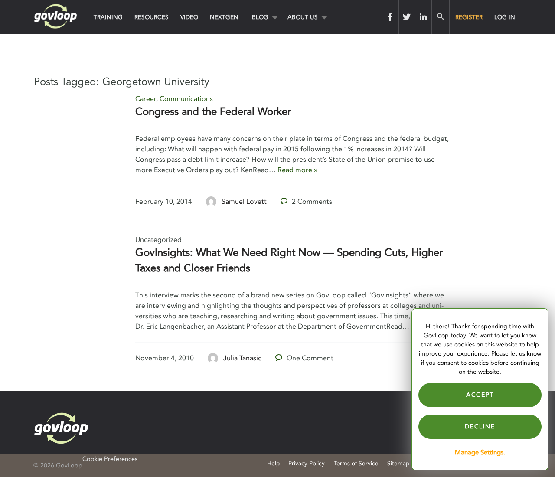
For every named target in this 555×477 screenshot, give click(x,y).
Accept (480, 395)
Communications (186, 99)
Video (189, 17)
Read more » (297, 170)
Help (273, 463)
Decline (480, 426)
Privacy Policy (306, 463)
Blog (260, 17)
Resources (151, 17)
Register (469, 17)
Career (145, 99)
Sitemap (398, 463)
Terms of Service (356, 463)
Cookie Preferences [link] (109, 459)
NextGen (224, 17)
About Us (302, 17)
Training (108, 17)
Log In (504, 17)
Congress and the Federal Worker (213, 112)
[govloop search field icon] (440, 17)
